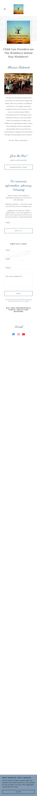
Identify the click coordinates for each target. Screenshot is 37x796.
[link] (18, 9)
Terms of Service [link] (21, 301)
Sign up (18, 231)
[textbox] (18, 221)
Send (18, 293)
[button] (5, 9)
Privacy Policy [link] (11, 301)
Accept (18, 791)
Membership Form (18, 167)
